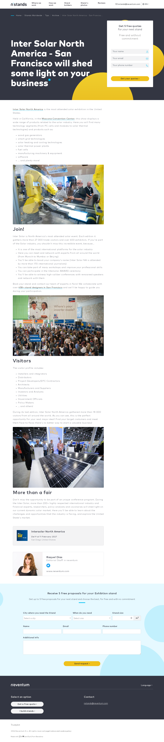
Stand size (117, 613)
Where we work (36, 4)
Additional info (31, 638)
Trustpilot (15, 725)
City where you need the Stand (39, 613)
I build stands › (27, 711)
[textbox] (46, 618)
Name (26, 626)
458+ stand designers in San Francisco (40, 288)
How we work (52, 4)
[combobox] (47, 618)
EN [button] (146, 4)
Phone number (109, 626)
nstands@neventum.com (128, 4)
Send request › (82, 664)
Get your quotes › (130, 79)
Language (146, 685)
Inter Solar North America (28, 109)
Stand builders (68, 4)
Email (66, 626)
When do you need (82, 613)
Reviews (101, 3)
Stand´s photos (84, 4)
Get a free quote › (27, 704)
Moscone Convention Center (58, 119)
